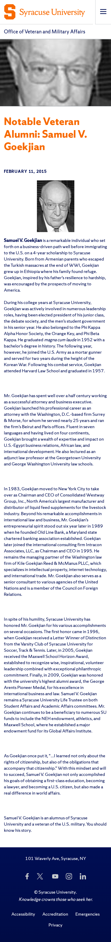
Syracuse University (57, 892)
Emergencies (87, 914)
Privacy (55, 925)
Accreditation (55, 914)
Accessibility (23, 914)
